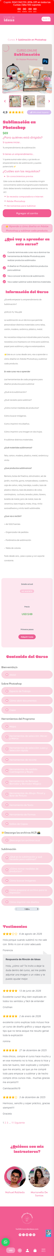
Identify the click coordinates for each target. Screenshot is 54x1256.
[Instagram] (23, 1234)
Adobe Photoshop (16, 201)
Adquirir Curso (27, 637)
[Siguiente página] (38, 909)
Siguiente (19, 1122)
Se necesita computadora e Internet (25, 196)
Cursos (11, 39)
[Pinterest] (34, 1234)
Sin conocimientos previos (20, 176)
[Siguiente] (49, 101)
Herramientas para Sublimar (21, 205)
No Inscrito (27, 591)
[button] (39, 112)
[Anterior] (5, 101)
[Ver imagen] (15, 101)
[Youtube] (27, 1234)
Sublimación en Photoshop (32, 39)
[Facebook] (20, 1234)
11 (12, 1122)
